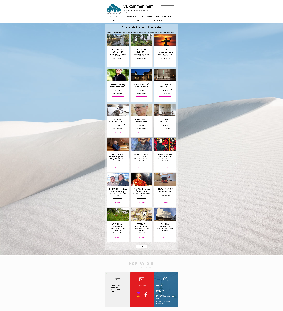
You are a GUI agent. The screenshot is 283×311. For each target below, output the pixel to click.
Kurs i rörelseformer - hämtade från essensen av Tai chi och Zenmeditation (165, 51)
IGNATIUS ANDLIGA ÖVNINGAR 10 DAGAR (141, 190)
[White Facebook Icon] (145, 294)
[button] (132, 16)
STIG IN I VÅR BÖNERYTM (118, 51)
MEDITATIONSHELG (165, 189)
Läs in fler (141, 247)
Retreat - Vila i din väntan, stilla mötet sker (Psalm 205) (141, 120)
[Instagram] (138, 294)
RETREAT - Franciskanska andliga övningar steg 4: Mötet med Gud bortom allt (141, 225)
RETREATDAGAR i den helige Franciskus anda (141, 155)
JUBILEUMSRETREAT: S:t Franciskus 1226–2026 (165, 155)
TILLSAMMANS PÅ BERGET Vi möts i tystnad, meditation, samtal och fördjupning (141, 85)
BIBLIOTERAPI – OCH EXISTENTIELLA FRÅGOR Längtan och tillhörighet (118, 120)
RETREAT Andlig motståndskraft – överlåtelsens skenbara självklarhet (118, 85)
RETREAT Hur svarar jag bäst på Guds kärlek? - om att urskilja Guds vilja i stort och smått (118, 155)
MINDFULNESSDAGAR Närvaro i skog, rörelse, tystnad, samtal (118, 190)
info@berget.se (141, 285)
